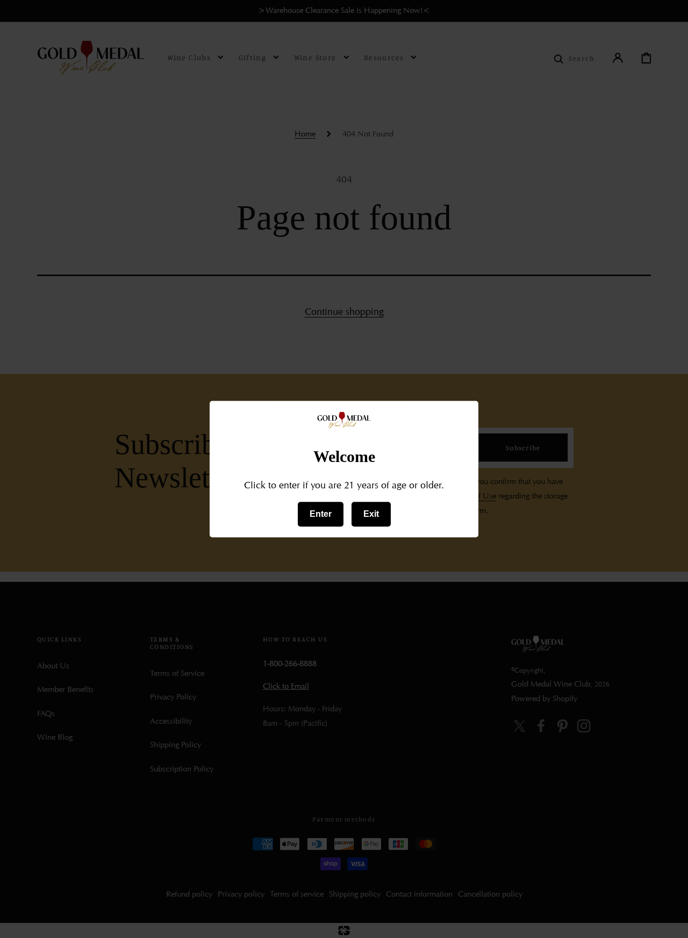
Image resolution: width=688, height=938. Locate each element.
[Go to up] (671, 921)
